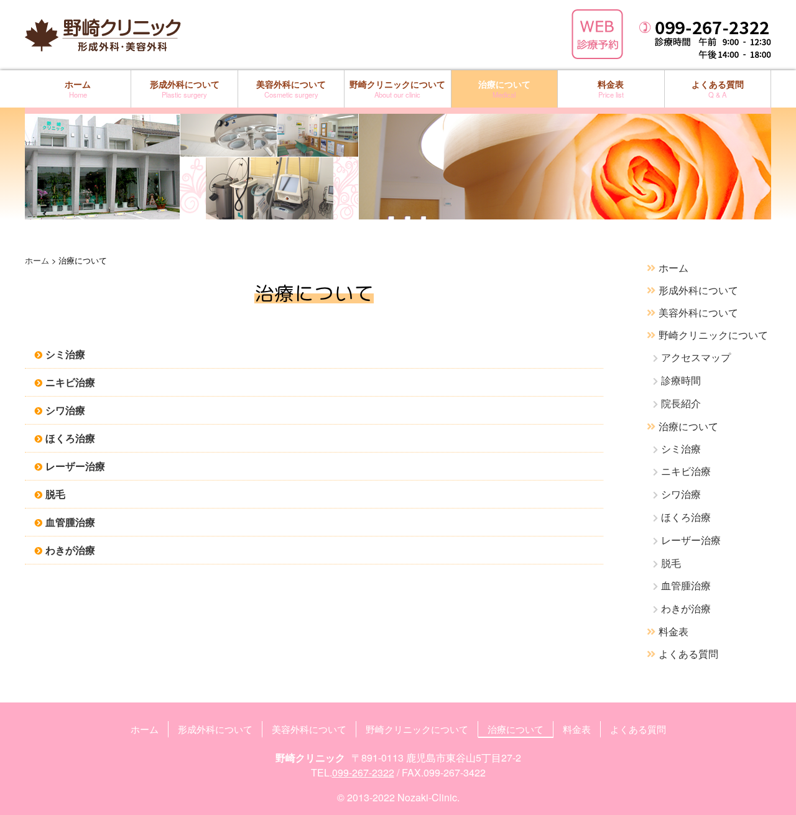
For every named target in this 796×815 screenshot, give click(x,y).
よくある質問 (718, 88)
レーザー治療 (75, 466)
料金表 (611, 88)
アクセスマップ (696, 357)
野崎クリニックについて (397, 88)
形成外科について (185, 88)
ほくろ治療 (70, 438)
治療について (504, 88)
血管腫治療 (70, 522)
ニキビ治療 (70, 382)
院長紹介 (681, 403)
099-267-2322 (363, 772)
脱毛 (55, 494)
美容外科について (291, 88)
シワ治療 (65, 410)
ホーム (78, 88)
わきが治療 (70, 550)
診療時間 (681, 380)
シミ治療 (65, 354)
